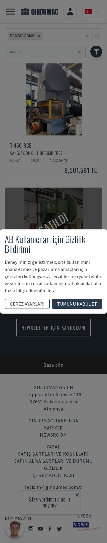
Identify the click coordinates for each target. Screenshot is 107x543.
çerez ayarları (27, 304)
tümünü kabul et (77, 304)
